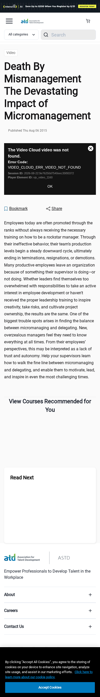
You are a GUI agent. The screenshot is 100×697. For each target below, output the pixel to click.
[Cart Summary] (90, 21)
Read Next (22, 477)
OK (50, 186)
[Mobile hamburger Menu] (9, 21)
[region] (50, 672)
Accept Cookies (50, 687)
